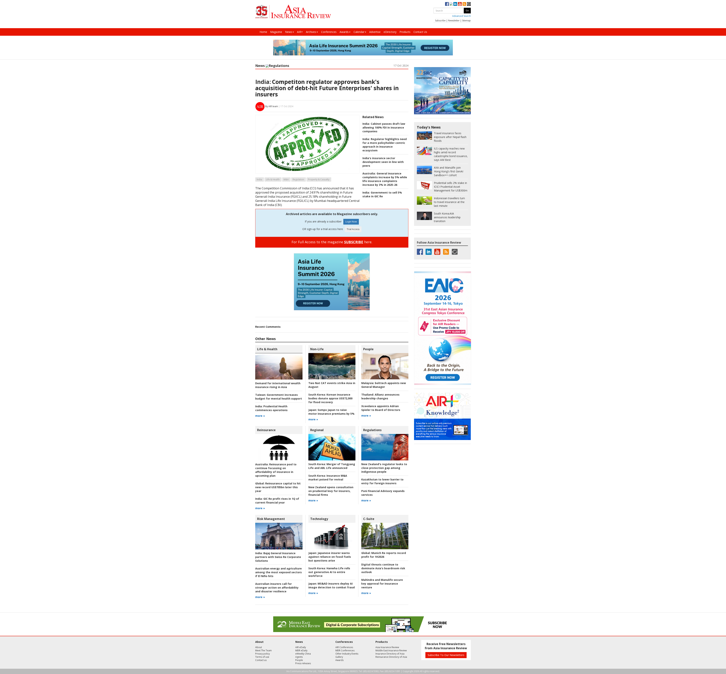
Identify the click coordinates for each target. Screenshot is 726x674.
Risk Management (271, 519)
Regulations (279, 65)
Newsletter (454, 20)
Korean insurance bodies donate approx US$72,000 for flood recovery (330, 398)
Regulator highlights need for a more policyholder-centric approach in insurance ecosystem (384, 144)
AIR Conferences (344, 647)
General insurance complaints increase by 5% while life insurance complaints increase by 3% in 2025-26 (384, 179)
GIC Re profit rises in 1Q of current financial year (277, 500)
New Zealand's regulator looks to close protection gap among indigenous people (384, 467)
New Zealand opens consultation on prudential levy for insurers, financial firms (330, 491)
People (368, 349)
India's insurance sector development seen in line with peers (383, 161)
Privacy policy (262, 653)
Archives (311, 32)
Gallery (339, 657)
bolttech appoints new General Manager (383, 385)
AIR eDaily (300, 647)
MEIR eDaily (301, 650)
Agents (299, 657)
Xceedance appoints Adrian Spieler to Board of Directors (380, 408)
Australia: (369, 173)
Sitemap (466, 20)
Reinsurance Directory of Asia (391, 657)
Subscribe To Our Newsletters (446, 655)
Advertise (375, 32)
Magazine (276, 32)
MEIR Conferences (344, 650)
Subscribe (440, 20)
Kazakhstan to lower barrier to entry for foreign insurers (382, 481)
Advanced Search (461, 16)
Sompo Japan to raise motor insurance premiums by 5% (331, 411)
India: (263, 82)
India (259, 179)
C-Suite (368, 519)
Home (263, 32)
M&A (286, 179)
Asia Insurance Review (387, 647)
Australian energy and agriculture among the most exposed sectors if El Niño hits (278, 572)
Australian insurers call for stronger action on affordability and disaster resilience (277, 587)
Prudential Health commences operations (271, 408)
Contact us (261, 660)
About (258, 647)
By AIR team (271, 106)
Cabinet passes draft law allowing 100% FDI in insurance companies (383, 127)
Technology (319, 519)
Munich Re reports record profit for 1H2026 (383, 555)
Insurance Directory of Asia (389, 653)
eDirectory (390, 32)
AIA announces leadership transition (447, 217)
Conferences (329, 32)
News (288, 32)
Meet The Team (263, 650)
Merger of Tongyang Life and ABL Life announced (331, 466)
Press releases (303, 663)
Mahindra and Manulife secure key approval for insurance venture (382, 583)
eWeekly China (303, 653)
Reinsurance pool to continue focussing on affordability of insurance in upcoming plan (275, 470)
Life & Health (273, 179)
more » (260, 416)
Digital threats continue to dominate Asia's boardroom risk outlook (383, 568)
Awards (344, 32)
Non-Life (317, 349)
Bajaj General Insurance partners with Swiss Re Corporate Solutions (278, 556)
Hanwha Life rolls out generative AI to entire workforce (329, 572)
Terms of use (262, 657)
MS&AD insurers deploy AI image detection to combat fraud (331, 585)
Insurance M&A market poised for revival (327, 477)
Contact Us (420, 32)
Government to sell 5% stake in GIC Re (382, 194)
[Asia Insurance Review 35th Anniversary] (293, 12)
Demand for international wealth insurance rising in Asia (277, 385)
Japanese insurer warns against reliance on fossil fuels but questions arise (329, 556)
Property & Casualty (318, 179)
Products (404, 32)
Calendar (359, 32)
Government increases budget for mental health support (278, 396)
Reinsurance (266, 430)
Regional (317, 430)
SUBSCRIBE (353, 242)
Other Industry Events (346, 653)
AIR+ (300, 32)
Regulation (298, 179)
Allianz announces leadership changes (380, 396)
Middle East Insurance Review (391, 650)
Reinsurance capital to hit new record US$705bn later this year (278, 487)
